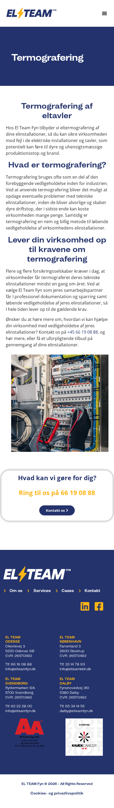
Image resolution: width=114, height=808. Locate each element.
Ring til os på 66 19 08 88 (57, 492)
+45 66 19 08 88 (82, 332)
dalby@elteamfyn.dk (76, 711)
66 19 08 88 (21, 664)
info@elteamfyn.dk (20, 669)
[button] (104, 13)
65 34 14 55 (75, 706)
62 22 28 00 (21, 706)
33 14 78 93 (75, 664)
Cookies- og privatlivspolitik (57, 793)
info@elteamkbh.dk (75, 669)
